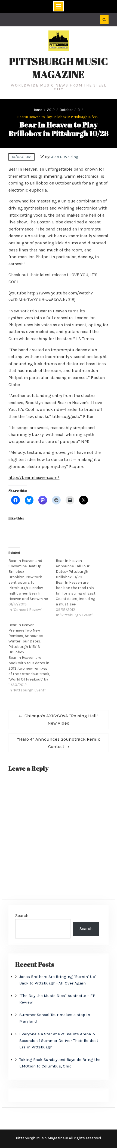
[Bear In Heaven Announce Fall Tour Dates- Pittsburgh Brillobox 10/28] (79, 588)
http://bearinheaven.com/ (33, 477)
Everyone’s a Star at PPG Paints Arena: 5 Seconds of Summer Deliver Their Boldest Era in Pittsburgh (58, 1040)
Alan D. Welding (64, 157)
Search (21, 915)
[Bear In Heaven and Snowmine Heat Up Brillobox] (32, 585)
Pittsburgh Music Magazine (58, 67)
